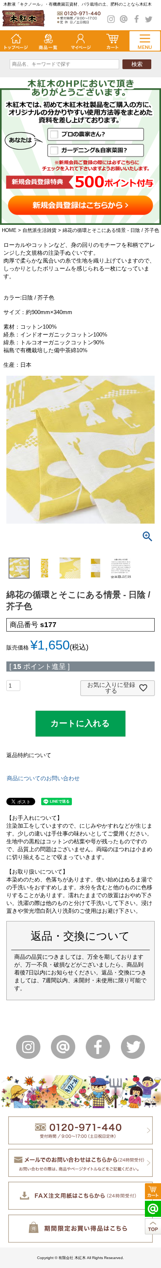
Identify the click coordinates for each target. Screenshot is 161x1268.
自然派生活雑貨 (39, 230)
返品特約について (28, 755)
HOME (9, 230)
